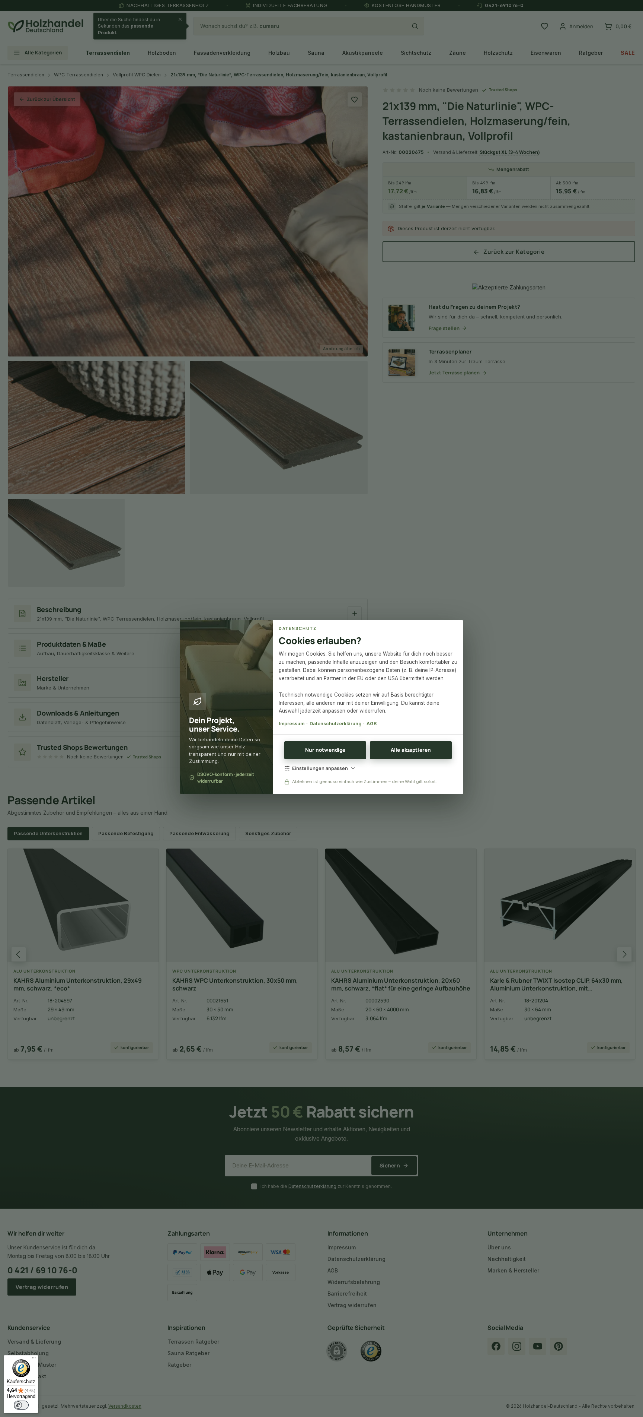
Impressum (291, 723)
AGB (372, 723)
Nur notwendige (325, 749)
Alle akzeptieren (411, 749)
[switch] (21, 1405)
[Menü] (33, 1359)
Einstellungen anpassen (320, 768)
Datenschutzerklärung (335, 723)
